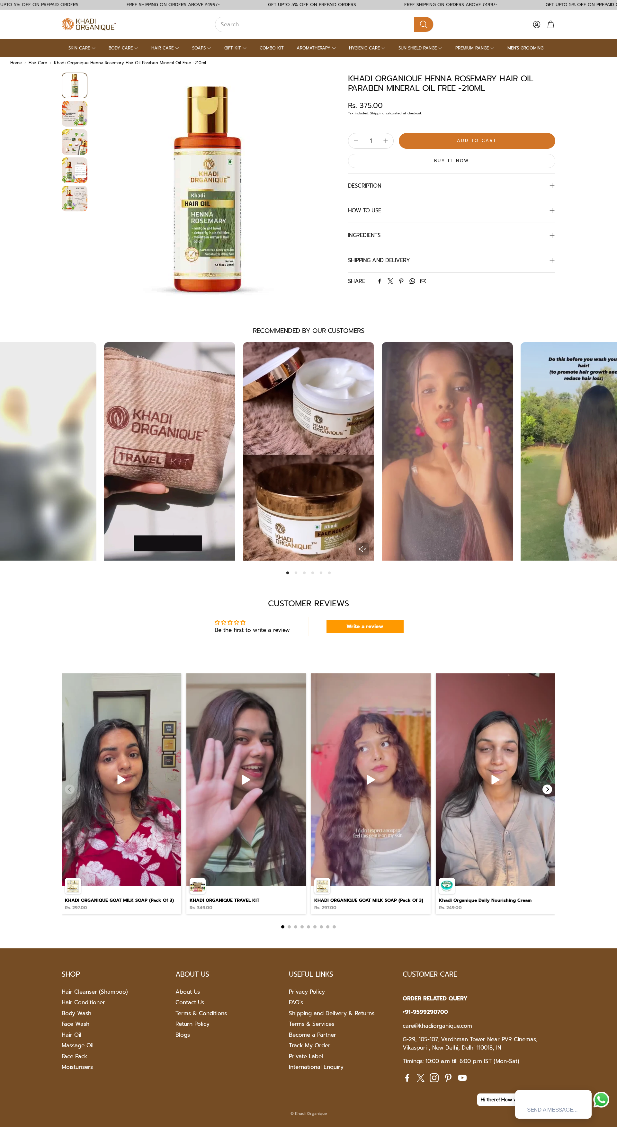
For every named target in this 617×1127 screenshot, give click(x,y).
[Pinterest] (401, 281)
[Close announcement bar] (610, 5)
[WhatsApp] (412, 281)
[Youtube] (462, 1077)
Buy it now (451, 161)
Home (16, 63)
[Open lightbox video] (121, 793)
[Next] (547, 789)
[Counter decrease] (356, 140)
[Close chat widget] (586, 1083)
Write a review (364, 626)
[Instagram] (434, 1077)
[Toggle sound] (362, 549)
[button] (324, 24)
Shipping (377, 113)
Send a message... (552, 1110)
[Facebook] (379, 281)
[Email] (423, 281)
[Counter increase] (385, 140)
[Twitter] (390, 281)
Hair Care (38, 63)
